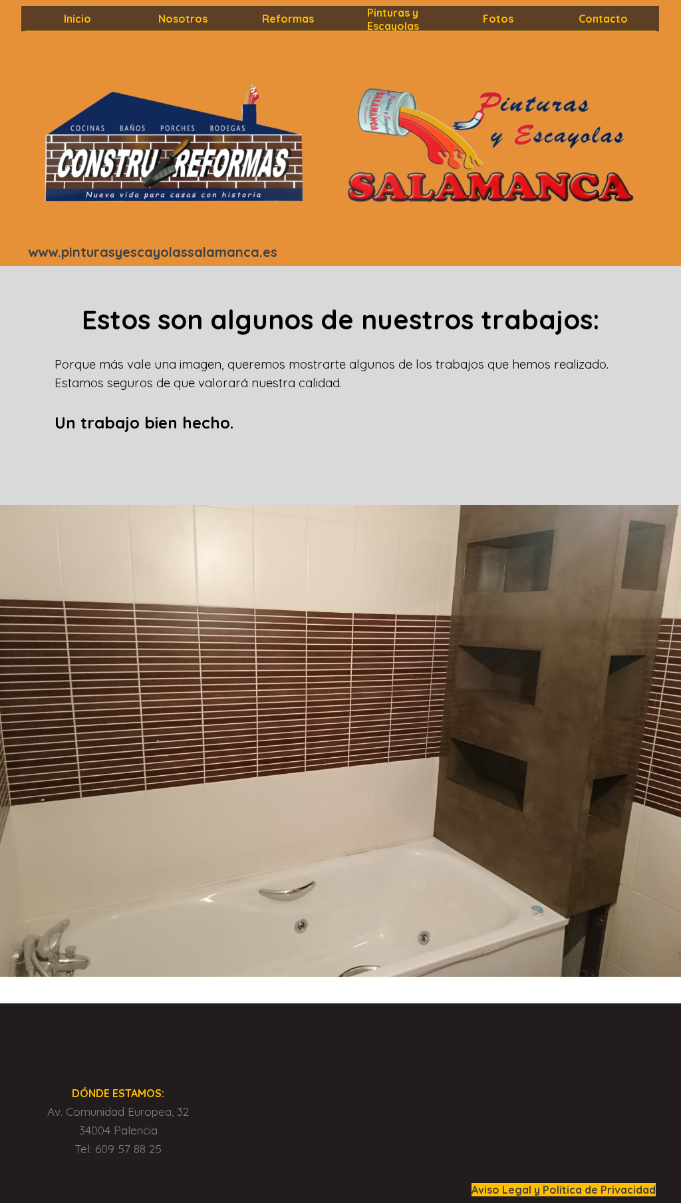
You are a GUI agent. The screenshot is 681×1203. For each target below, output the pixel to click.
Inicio (77, 18)
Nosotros (182, 18)
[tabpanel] (167, 252)
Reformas (288, 18)
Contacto (603, 18)
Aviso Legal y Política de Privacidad (564, 1189)
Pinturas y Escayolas (393, 19)
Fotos (498, 18)
